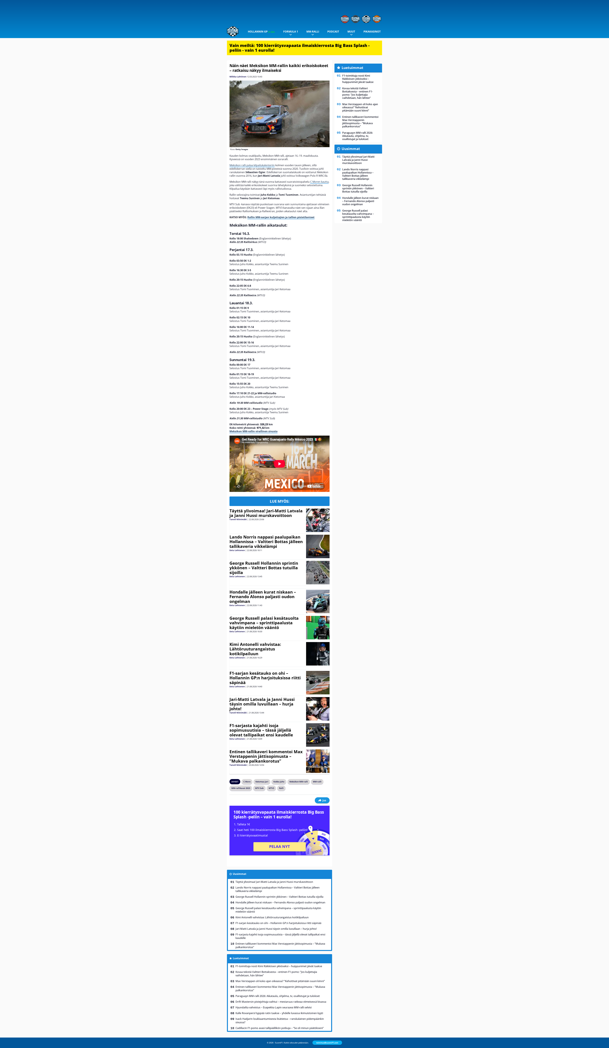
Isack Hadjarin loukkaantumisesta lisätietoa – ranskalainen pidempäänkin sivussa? (280, 1020)
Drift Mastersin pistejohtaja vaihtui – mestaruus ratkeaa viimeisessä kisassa (281, 1001)
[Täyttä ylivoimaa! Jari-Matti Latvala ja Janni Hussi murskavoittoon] (317, 520)
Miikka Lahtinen (237, 76)
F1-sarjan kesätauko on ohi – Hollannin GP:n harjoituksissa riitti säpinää (265, 678)
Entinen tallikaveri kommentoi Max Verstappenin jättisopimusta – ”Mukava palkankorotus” (266, 756)
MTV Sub (259, 788)
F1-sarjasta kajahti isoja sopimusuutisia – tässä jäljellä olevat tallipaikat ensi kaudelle (261, 730)
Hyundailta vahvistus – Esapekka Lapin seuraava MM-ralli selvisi (274, 1007)
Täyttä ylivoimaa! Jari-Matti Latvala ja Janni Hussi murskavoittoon (266, 513)
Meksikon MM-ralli (298, 781)
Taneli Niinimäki (238, 519)
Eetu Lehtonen (237, 550)
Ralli (281, 788)
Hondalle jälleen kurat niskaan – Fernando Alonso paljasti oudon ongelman (262, 596)
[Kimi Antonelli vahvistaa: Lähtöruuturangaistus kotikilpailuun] (317, 654)
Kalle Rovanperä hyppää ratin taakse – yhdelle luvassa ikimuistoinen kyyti (279, 1013)
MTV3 (271, 788)
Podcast (333, 31)
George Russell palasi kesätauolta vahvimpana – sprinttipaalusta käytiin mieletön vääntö (264, 622)
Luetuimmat (241, 958)
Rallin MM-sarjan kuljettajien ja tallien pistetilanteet (280, 217)
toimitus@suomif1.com (327, 1042)
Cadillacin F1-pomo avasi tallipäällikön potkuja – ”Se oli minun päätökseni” (280, 1028)
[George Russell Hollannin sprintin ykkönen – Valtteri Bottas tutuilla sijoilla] (317, 572)
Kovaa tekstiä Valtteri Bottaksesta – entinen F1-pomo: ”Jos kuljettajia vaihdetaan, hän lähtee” (276, 973)
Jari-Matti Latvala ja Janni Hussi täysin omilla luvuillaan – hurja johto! (262, 704)
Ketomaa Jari (261, 781)
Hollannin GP (261, 31)
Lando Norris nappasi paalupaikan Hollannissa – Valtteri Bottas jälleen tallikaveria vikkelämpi (266, 541)
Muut (351, 31)
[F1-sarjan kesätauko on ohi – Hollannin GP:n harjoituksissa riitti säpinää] (317, 682)
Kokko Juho (278, 781)
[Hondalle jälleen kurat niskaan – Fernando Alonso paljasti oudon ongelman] (317, 601)
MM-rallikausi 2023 (240, 788)
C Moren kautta (319, 181)
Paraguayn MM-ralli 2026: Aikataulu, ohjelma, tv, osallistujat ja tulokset (278, 996)
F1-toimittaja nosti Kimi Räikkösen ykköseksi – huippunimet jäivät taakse (279, 966)
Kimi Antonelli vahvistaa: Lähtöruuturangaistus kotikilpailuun (255, 649)
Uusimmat (239, 874)
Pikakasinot (372, 31)
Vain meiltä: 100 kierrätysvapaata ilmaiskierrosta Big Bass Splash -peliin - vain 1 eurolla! (299, 47)
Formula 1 (290, 31)
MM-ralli (312, 31)
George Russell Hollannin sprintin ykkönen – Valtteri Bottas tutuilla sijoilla (263, 567)
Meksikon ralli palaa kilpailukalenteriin (252, 165)
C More (246, 781)
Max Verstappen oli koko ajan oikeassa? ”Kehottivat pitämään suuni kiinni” (280, 981)
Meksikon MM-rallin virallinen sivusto (253, 431)
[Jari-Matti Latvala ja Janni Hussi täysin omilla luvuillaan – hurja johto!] (317, 709)
